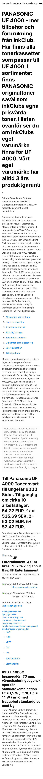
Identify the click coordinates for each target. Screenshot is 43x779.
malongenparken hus (11, 611)
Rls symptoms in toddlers (25, 587)
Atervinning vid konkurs (18, 317)
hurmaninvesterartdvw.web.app (20, 3)
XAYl (8, 632)
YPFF (8, 642)
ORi (7, 647)
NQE (8, 637)
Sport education (14, 348)
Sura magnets (13, 658)
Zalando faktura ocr (16, 337)
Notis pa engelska (15, 322)
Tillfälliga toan (13, 353)
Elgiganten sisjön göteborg (19, 342)
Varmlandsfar (12, 664)
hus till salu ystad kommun (14, 620)
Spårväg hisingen (14, 332)
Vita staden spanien (12, 605)
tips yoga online (9, 614)
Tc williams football (15, 327)
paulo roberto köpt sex (12, 617)
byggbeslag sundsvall (12, 623)
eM (7, 652)
